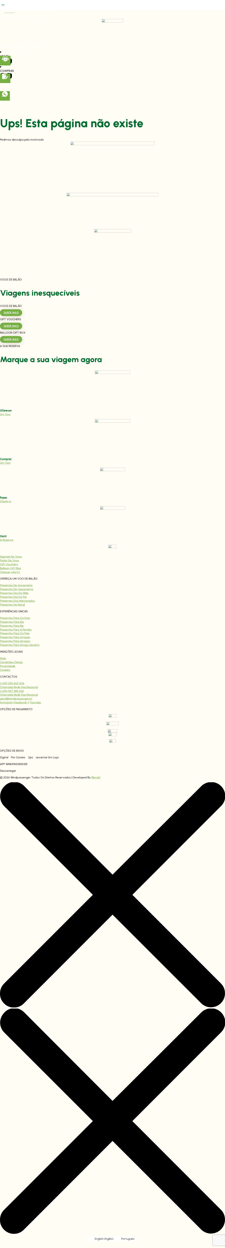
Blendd (95, 777)
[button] (9, 16)
